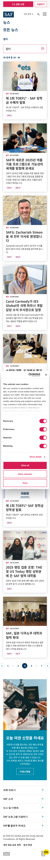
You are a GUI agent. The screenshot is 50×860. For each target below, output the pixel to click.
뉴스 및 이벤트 (11, 807)
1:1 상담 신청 (18, 4)
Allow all (25, 465)
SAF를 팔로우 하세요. (14, 825)
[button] (25, 49)
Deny (25, 483)
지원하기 (41, 4)
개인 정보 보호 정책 (12, 844)
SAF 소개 (8, 798)
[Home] (8, 14)
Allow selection (25, 474)
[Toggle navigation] (45, 14)
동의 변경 (27, 844)
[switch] (43, 429)
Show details (36, 457)
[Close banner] (46, 375)
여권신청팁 (25, 771)
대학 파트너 (9, 790)
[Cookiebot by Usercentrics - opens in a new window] (29, 374)
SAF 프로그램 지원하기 (15, 816)
